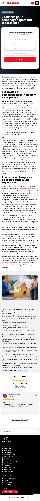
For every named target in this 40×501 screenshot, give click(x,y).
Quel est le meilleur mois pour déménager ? (15, 370)
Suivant (20, 59)
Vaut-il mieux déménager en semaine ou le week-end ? (19, 334)
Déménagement (7, 12)
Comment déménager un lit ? (11, 325)
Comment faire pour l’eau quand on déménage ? (17, 337)
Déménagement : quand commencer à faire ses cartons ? (19, 344)
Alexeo (26, 499)
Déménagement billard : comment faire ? (15, 328)
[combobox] (20, 39)
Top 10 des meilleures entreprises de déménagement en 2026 (19, 360)
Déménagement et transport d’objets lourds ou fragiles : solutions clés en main (19, 351)
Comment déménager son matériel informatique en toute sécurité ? (18, 312)
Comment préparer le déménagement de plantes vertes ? (20, 309)
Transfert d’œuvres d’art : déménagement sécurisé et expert (18, 319)
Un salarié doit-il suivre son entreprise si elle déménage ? (19, 348)
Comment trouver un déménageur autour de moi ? (18, 367)
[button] (37, 3)
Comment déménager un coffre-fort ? (14, 323)
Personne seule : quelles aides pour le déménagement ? (19, 357)
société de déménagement (24, 147)
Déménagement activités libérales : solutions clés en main (18, 331)
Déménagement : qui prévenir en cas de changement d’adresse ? (18, 340)
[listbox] (20, 53)
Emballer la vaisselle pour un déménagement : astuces (19, 316)
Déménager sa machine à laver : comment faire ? (17, 354)
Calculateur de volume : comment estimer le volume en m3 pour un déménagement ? (19, 364)
